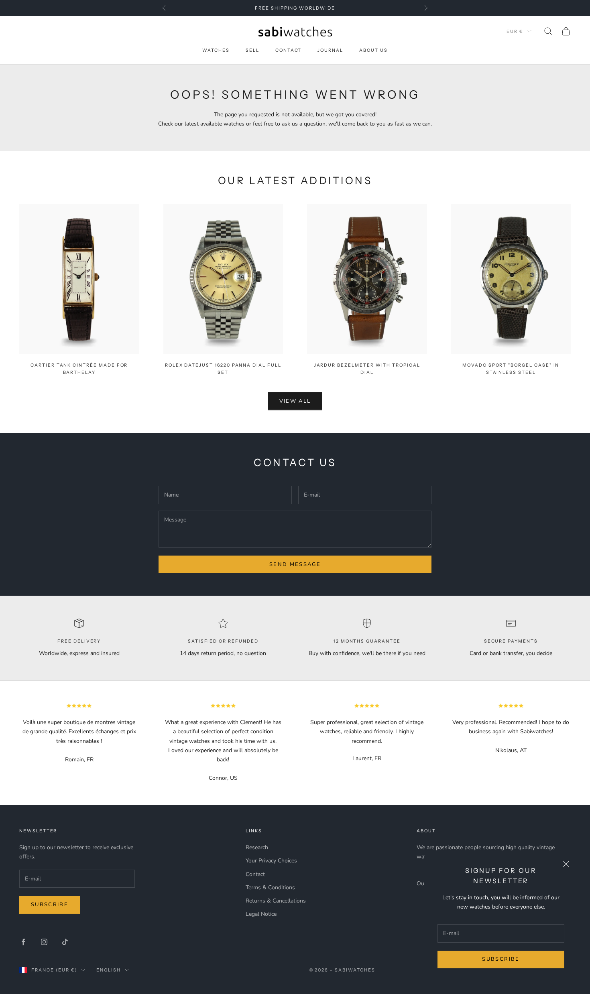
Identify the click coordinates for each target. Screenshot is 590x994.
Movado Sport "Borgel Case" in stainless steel (510, 369)
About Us (373, 50)
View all (295, 401)
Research (257, 847)
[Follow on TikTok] (65, 942)
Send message (295, 564)
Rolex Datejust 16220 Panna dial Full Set (223, 369)
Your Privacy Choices (271, 860)
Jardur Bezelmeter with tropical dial (367, 369)
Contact (288, 50)
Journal (330, 50)
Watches (216, 50)
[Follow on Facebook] (23, 942)
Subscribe (500, 959)
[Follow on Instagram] (44, 942)
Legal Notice (261, 914)
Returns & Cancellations (276, 901)
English (108, 970)
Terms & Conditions (270, 887)
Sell (252, 50)
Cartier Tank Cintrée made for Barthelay (79, 369)
